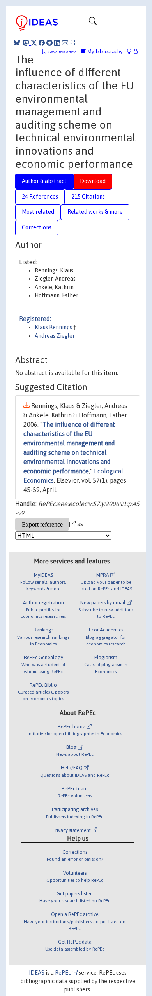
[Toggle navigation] (93, 23)
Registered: (35, 318)
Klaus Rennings (54, 327)
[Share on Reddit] (49, 42)
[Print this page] (73, 42)
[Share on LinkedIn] (57, 42)
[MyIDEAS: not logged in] (131, 51)
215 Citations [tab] (88, 197)
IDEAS (36, 973)
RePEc (63, 973)
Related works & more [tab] (95, 212)
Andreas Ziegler (55, 336)
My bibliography (104, 51)
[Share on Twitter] (34, 42)
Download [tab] (93, 181)
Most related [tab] (38, 212)
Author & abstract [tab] (44, 181)
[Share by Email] (65, 42)
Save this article (62, 52)
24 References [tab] (40, 197)
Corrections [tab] (36, 227)
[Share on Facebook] (42, 42)
